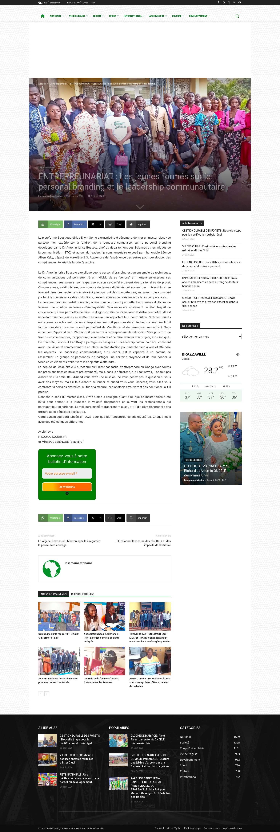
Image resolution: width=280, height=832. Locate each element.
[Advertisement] (140, 49)
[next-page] (46, 693)
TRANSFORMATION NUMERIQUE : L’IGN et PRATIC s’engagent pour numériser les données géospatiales (149, 637)
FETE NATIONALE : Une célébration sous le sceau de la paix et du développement (212, 264)
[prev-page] (40, 693)
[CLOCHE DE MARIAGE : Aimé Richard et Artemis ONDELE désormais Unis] (118, 740)
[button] (237, 16)
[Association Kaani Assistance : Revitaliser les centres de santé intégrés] (104, 616)
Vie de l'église (194, 455)
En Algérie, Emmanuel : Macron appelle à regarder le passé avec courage (69, 543)
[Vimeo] (234, 3)
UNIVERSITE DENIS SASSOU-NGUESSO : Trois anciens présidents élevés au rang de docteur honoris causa (210, 282)
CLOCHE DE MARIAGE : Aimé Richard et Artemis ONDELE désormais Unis (148, 739)
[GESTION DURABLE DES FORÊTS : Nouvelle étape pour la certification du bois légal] (47, 740)
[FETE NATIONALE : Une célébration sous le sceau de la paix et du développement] (47, 779)
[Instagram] (224, 3)
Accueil (42, 83)
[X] (229, 3)
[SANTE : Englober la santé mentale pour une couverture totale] (59, 661)
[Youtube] (239, 3)
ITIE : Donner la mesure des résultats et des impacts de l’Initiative (143, 543)
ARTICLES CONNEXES (54, 594)
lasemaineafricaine (52, 196)
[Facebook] (218, 3)
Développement (58, 83)
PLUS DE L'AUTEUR (82, 594)
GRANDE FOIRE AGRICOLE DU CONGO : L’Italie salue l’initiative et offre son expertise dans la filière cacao (210, 301)
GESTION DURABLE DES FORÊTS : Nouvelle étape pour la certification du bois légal (211, 232)
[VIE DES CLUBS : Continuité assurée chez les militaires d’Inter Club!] (47, 759)
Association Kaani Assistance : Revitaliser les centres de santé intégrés (101, 637)
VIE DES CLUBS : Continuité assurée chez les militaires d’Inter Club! (209, 248)
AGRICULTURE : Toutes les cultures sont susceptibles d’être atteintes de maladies (149, 682)
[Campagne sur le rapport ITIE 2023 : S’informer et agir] (59, 616)
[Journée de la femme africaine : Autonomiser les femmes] (104, 661)
